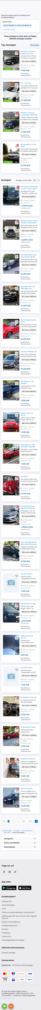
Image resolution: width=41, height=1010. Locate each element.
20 (34, 180)
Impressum (6, 936)
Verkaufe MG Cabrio (28, 727)
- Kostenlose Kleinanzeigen (17, 965)
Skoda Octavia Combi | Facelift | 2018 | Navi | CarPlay (29, 223)
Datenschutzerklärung (11, 922)
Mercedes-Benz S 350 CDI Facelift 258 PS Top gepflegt (28, 257)
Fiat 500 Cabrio (26, 574)
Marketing (6, 933)
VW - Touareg (26, 83)
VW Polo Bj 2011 (26, 788)
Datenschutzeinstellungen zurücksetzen (18, 912)
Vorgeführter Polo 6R (28, 697)
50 (38, 180)
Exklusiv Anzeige (8, 953)
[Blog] (15, 872)
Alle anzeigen (34, 45)
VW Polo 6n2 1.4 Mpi (28, 603)
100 (30, 821)
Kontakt (5, 929)
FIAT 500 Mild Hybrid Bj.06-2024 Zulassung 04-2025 (29, 544)
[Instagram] (10, 872)
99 (24, 821)
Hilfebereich (7, 901)
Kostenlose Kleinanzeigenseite (24, 995)
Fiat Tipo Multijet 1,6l (28, 351)
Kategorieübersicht (10, 925)
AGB (4, 909)
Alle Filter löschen (9, 29)
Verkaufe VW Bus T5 (28, 759)
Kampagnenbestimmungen (13, 940)
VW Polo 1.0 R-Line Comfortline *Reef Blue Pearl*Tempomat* (29, 115)
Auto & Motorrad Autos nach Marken (16, 25)
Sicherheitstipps (8, 905)
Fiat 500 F (24, 476)
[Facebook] (4, 872)
